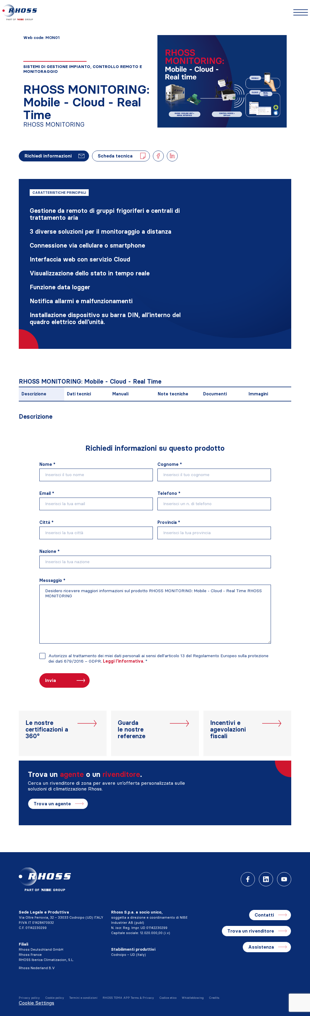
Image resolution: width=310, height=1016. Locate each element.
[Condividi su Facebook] (158, 156)
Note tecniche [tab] (173, 394)
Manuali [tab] (120, 394)
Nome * (47, 464)
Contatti (264, 915)
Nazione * (49, 551)
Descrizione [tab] (33, 394)
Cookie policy (54, 998)
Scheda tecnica (115, 156)
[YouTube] (284, 879)
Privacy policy (29, 998)
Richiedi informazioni (48, 156)
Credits (214, 998)
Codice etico (167, 998)
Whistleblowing (193, 998)
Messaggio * (52, 580)
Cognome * (169, 464)
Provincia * (168, 522)
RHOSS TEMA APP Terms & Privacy (128, 998)
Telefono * (168, 493)
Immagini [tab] (258, 394)
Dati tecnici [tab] (79, 394)
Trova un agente (52, 804)
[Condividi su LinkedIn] (172, 156)
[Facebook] (248, 879)
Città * (46, 522)
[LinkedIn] (266, 879)
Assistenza (261, 947)
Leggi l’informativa (123, 661)
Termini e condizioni (83, 998)
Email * (46, 493)
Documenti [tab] (215, 394)
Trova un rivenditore (250, 931)
